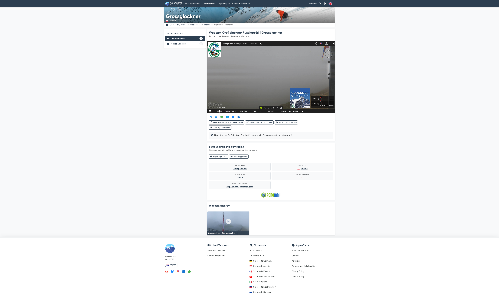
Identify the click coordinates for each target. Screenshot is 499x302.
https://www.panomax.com (239, 186)
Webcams (206, 25)
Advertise (296, 261)
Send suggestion (240, 156)
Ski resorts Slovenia (262, 292)
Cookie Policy (298, 276)
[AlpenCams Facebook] (183, 271)
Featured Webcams (216, 255)
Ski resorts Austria (261, 266)
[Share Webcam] (210, 116)
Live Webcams (186, 38)
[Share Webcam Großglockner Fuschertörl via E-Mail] (216, 116)
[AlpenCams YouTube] (166, 271)
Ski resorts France (261, 271)
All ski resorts (256, 250)
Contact (295, 255)
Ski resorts (174, 25)
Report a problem (220, 156)
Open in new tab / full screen (260, 122)
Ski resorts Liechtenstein (264, 287)
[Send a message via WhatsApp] (189, 271)
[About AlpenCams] (324, 3)
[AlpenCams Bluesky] (172, 271)
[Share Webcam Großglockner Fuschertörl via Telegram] (227, 116)
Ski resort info (176, 33)
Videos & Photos (186, 44)
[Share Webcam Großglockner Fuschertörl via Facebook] (239, 116)
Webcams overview (216, 250)
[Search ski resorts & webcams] (320, 3)
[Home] (167, 25)
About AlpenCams (300, 250)
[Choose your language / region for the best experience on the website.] (330, 3)
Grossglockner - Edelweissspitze (221, 233)
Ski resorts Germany (262, 261)
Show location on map (288, 122)
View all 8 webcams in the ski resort (228, 122)
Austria (183, 25)
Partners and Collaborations (304, 266)
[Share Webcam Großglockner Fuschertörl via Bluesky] (233, 116)
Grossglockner (194, 25)
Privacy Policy (298, 271)
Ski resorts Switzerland (263, 276)
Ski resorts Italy (260, 281)
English (173, 265)
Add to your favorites (221, 127)
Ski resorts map (257, 255)
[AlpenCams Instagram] (178, 271)
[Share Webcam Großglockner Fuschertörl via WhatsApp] (221, 116)
